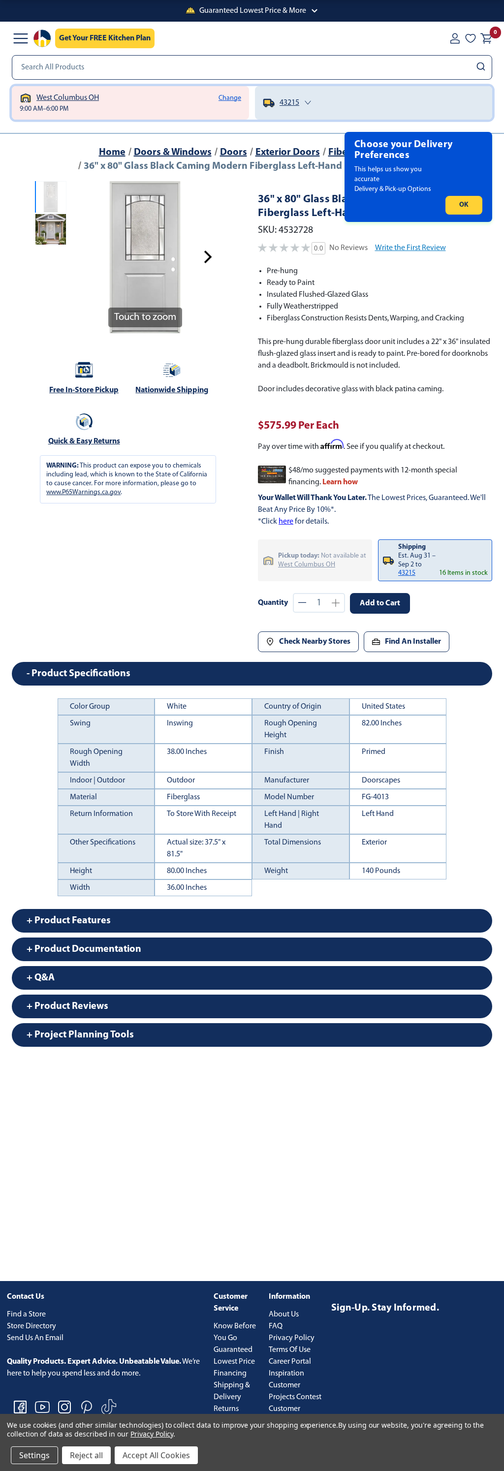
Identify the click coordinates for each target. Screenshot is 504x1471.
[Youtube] (42, 1407)
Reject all (86, 1455)
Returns (226, 1409)
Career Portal (290, 1362)
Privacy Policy (292, 1338)
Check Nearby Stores (314, 642)
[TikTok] (109, 1407)
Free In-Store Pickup (84, 390)
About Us (284, 1314)
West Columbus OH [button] (306, 564)
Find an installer (413, 642)
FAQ (276, 1326)
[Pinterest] (86, 1407)
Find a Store (26, 1314)
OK (464, 205)
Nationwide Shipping (171, 390)
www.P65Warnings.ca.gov (83, 492)
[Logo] (42, 38)
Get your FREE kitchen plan (105, 38)
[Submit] (482, 67)
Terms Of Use (290, 1350)
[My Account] (455, 38)
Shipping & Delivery (232, 1391)
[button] (252, 11)
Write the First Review (410, 248)
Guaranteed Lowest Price (234, 1356)
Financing (230, 1373)
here (286, 522)
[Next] (207, 257)
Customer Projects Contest (295, 1391)
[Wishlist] (470, 38)
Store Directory (31, 1326)
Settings (34, 1455)
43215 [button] (406, 573)
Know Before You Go (235, 1332)
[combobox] (252, 67)
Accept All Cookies (156, 1455)
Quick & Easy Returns (84, 441)
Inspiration (286, 1373)
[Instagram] (64, 1407)
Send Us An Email (35, 1338)
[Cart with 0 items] (486, 38)
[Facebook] (20, 1407)
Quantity (273, 603)
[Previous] (82, 257)
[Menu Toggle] (21, 38)
